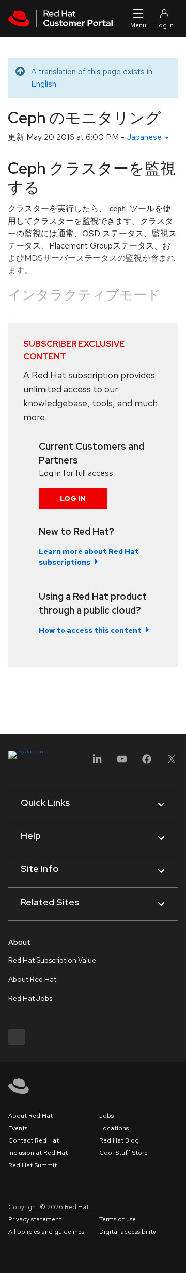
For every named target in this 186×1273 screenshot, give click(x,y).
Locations (114, 1128)
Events (17, 1128)
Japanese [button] (145, 136)
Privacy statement (34, 1219)
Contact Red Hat (33, 1140)
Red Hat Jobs (30, 998)
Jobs (106, 1116)
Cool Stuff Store (123, 1153)
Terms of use (117, 1219)
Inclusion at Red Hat (38, 1153)
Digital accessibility (127, 1232)
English (43, 83)
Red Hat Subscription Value (52, 960)
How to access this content (90, 630)
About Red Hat (32, 979)
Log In (73, 498)
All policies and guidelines (46, 1232)
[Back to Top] (174, 1254)
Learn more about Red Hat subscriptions (89, 557)
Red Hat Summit (32, 1165)
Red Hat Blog (119, 1140)
